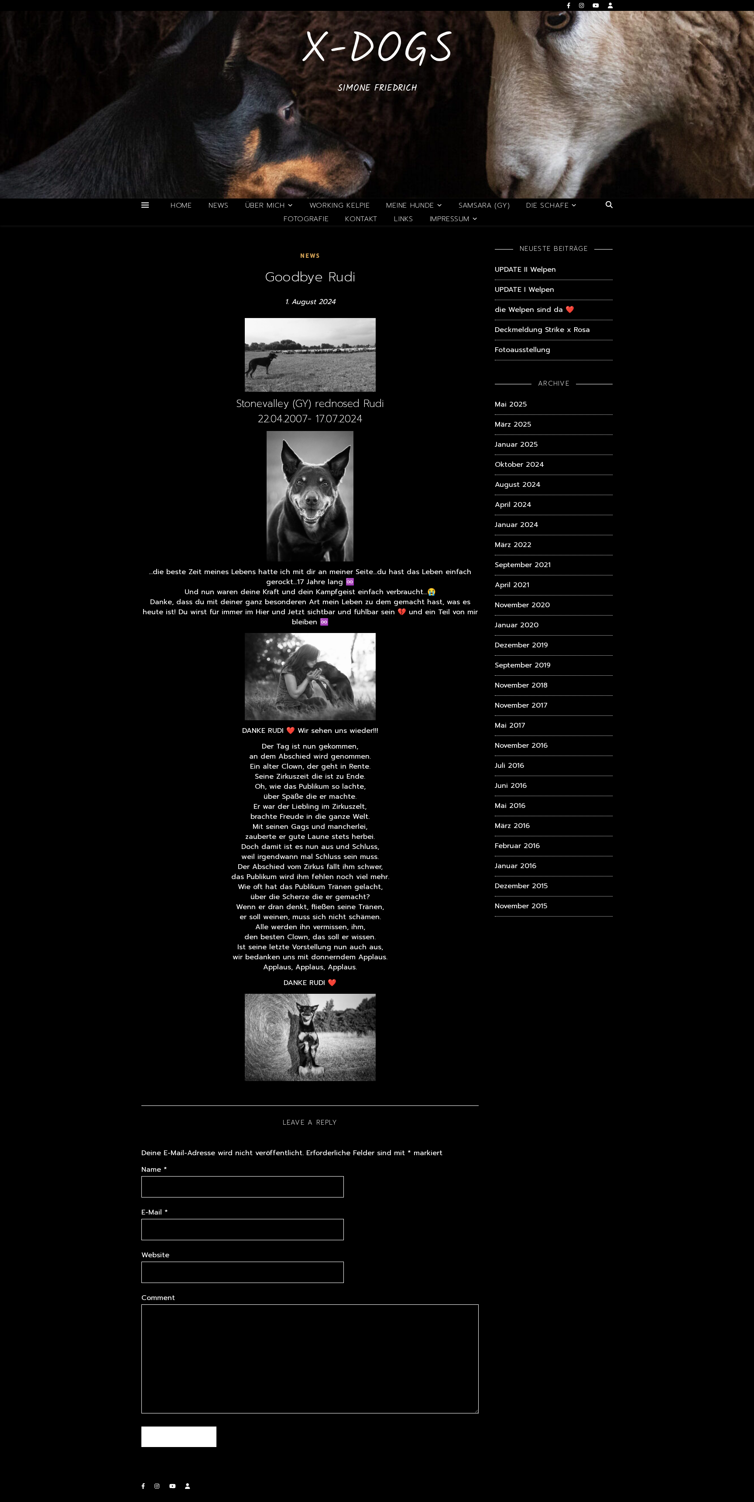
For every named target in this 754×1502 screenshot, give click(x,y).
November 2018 (521, 685)
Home (181, 205)
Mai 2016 (510, 806)
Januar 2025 (516, 444)
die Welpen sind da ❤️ (534, 310)
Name (154, 1170)
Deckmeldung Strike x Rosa (542, 330)
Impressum (450, 219)
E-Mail (154, 1213)
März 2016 (512, 826)
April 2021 (512, 585)
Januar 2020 (516, 625)
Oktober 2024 (519, 464)
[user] (610, 5)
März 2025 (513, 424)
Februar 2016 (517, 846)
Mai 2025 (511, 404)
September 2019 (523, 665)
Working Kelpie (339, 205)
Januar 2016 (515, 866)
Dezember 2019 (521, 645)
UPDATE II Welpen (525, 269)
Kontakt (361, 219)
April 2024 (513, 505)
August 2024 (518, 484)
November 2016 (521, 745)
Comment (158, 1298)
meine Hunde (410, 205)
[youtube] (597, 5)
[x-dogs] (377, 104)
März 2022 (513, 545)
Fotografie (306, 219)
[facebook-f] (569, 5)
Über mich (265, 205)
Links (403, 219)
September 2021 (523, 565)
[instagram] (582, 5)
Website (155, 1255)
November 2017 (521, 705)
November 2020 (522, 605)
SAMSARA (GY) (484, 205)
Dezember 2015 (521, 886)
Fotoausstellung (522, 350)
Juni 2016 (511, 785)
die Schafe (547, 205)
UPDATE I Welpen (524, 289)
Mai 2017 (510, 725)
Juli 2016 (509, 765)
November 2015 (521, 906)
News (219, 205)
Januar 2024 (516, 525)
